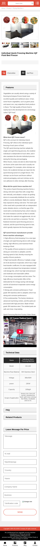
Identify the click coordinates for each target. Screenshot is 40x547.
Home (3, 8)
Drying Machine (18, 8)
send (20, 512)
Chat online (11, 73)
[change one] (29, 501)
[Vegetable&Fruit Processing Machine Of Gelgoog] (3, 3)
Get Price (30, 73)
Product (9, 8)
